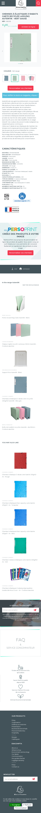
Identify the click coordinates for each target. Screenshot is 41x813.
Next (37, 51)
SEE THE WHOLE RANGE (30, 285)
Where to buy (16, 750)
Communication (17, 756)
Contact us (15, 767)
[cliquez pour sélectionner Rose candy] (23, 78)
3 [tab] (22, 63)
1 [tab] (19, 63)
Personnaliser (21, 808)
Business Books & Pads (19, 728)
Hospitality (15, 733)
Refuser (28, 805)
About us (15, 748)
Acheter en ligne (28, 27)
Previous (3, 51)
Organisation (16, 722)
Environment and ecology (20, 752)
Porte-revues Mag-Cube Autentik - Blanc (16, 318)
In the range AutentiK (10, 282)
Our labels (15, 754)
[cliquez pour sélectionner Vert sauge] (14, 78)
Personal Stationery (18, 731)
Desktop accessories (19, 724)
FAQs (13, 765)
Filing (13, 720)
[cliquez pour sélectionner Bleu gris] (6, 78)
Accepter (16, 805)
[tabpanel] (20, 47)
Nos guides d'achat (18, 758)
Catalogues (16, 739)
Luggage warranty (18, 760)
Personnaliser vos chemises (20, 88)
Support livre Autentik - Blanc (12, 372)
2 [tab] (20, 63)
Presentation (16, 726)
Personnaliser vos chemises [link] (20, 253)
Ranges (14, 737)
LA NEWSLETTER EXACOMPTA (21, 605)
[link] (3, 3)
